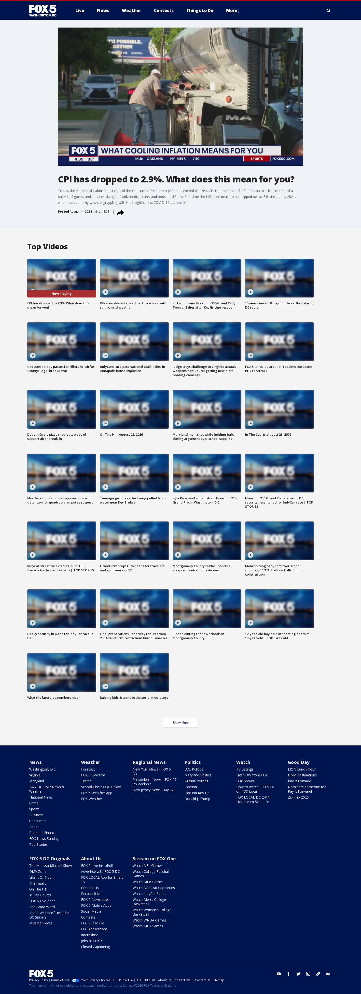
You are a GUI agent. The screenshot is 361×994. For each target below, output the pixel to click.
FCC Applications (94, 929)
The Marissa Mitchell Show (50, 865)
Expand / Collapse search (329, 10)
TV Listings (244, 769)
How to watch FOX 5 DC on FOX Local (255, 789)
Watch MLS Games (148, 926)
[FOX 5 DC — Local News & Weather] (45, 10)
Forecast (88, 769)
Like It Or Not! (40, 877)
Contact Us (90, 887)
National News (41, 797)
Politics (192, 762)
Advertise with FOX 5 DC (100, 871)
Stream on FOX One (154, 858)
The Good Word (42, 907)
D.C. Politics (193, 769)
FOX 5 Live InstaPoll (97, 865)
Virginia (35, 775)
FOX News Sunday (43, 838)
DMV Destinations (302, 775)
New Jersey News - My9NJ (153, 789)
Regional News (149, 762)
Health (34, 826)
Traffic (86, 781)
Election (190, 787)
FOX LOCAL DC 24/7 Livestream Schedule (252, 799)
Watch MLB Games (148, 881)
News (35, 762)
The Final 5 (38, 883)
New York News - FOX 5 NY (152, 771)
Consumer (37, 820)
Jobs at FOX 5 (92, 940)
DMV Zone (37, 871)
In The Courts (40, 895)
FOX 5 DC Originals (49, 858)
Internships (89, 935)
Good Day (298, 762)
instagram (308, 974)
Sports (34, 809)
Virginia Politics (196, 781)
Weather (90, 762)
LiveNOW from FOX (252, 775)
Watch (243, 762)
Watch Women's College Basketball (152, 912)
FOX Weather (91, 798)
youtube (279, 974)
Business (36, 815)
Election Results (196, 792)
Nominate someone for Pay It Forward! (307, 789)
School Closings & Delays (101, 787)
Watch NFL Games (148, 865)
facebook (288, 974)
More (231, 10)
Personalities (91, 893)
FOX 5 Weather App (96, 792)
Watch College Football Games (151, 873)
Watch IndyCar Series (149, 893)
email (328, 974)
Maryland (36, 781)
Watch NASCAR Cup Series (154, 887)
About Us (91, 858)
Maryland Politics (197, 775)
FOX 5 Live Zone (42, 901)
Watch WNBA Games (150, 920)
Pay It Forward (299, 781)
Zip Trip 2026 (298, 797)
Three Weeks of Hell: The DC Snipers (49, 915)
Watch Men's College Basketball (149, 901)
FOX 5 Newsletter (95, 899)
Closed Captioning (95, 946)
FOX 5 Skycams (93, 775)
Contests (88, 917)
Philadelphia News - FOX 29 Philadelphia (154, 781)
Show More (181, 723)
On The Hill (38, 889)
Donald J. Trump (197, 798)
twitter (298, 974)
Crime (34, 803)
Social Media (91, 911)
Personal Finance (42, 832)
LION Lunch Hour (302, 769)
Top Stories (38, 844)
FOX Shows (245, 781)
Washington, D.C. (42, 769)
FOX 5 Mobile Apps (96, 905)
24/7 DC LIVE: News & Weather (47, 789)
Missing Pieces (41, 923)
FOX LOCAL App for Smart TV (102, 879)
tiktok (318, 974)
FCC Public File (92, 923)
